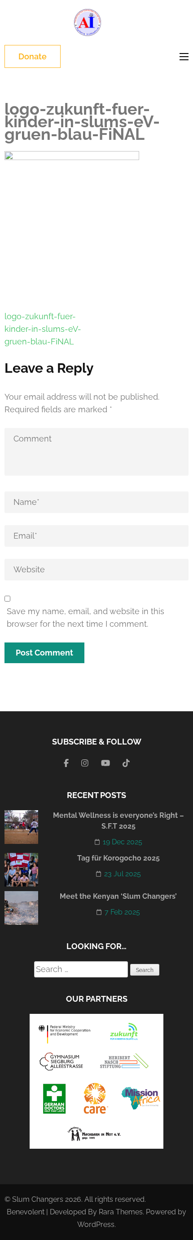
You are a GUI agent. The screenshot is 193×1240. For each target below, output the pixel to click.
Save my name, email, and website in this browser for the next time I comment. (85, 618)
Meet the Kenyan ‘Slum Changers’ (118, 896)
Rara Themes (121, 1212)
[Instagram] (84, 762)
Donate (32, 56)
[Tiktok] (126, 762)
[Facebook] (66, 762)
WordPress (95, 1224)
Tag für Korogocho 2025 (118, 858)
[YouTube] (105, 762)
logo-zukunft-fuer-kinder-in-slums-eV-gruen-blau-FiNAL (42, 329)
